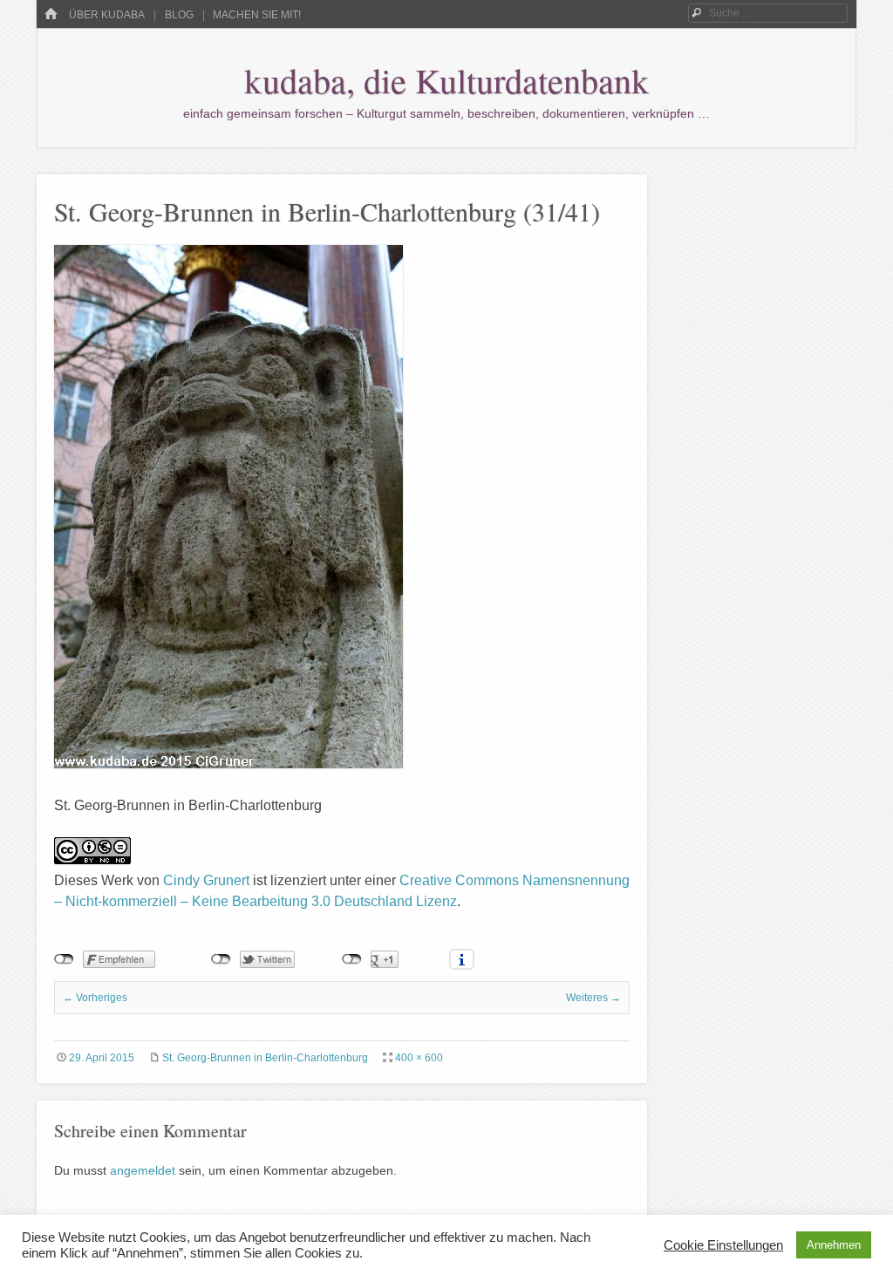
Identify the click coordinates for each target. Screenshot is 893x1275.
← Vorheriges (95, 998)
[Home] (50, 14)
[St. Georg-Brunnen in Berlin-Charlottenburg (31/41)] (228, 763)
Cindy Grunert (206, 880)
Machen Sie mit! (257, 15)
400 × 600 (419, 1058)
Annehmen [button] (834, 1244)
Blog (179, 15)
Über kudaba (107, 15)
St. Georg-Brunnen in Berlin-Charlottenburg (265, 1058)
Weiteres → (593, 998)
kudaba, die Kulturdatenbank (446, 80)
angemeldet (142, 1170)
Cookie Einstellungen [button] (723, 1245)
